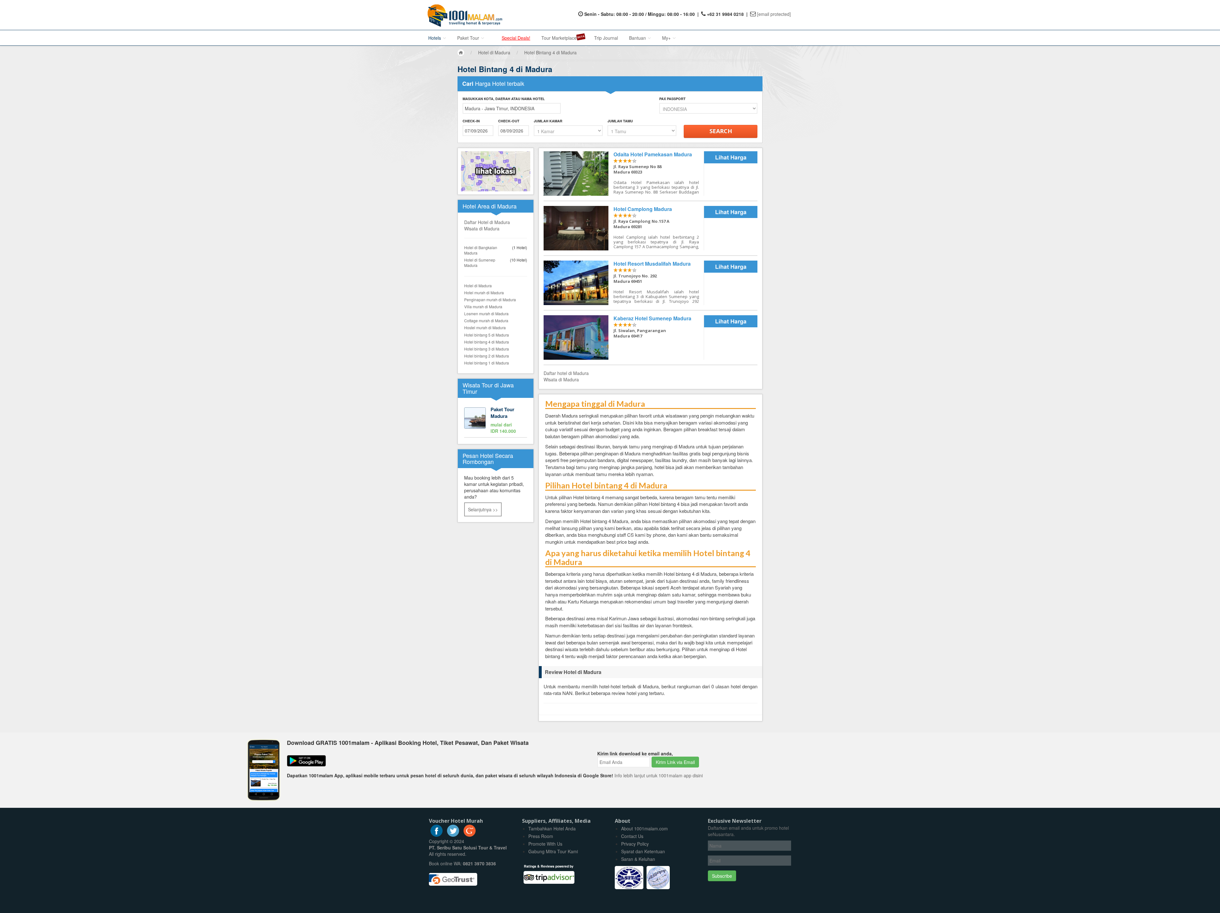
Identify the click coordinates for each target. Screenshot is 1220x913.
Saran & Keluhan (638, 859)
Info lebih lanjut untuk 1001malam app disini (658, 775)
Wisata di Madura (481, 228)
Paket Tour (468, 38)
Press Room (540, 836)
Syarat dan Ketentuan (643, 851)
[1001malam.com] (463, 15)
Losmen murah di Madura (486, 313)
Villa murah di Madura (483, 306)
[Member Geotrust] (453, 877)
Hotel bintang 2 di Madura (486, 355)
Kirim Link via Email (675, 762)
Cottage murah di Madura (486, 320)
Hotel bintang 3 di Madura (486, 348)
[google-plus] (470, 835)
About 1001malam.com (644, 828)
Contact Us (632, 836)
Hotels (435, 38)
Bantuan (638, 38)
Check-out (508, 121)
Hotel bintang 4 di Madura (486, 341)
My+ (667, 38)
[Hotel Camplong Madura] (624, 228)
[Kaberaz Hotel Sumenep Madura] (624, 337)
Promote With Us (545, 844)
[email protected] (774, 14)
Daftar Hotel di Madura (487, 222)
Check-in (471, 121)
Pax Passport (672, 98)
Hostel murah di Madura (485, 327)
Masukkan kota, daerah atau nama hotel (504, 98)
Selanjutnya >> (483, 509)
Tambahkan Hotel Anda (552, 828)
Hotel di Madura (478, 285)
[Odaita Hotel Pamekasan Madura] (624, 173)
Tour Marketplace (559, 38)
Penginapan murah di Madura (490, 299)
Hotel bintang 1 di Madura (486, 362)
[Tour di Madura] (495, 420)
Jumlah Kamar (548, 121)
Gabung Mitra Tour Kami (553, 851)
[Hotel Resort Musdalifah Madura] (624, 283)
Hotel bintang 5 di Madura (486, 334)
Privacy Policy (635, 844)
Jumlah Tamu (620, 121)
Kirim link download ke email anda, (635, 753)
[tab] (650, 672)
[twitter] (453, 835)
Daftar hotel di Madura (566, 373)
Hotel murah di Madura (484, 292)
